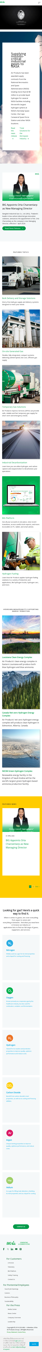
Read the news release (14, 132)
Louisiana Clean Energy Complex (17, 657)
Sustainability (9, 1301)
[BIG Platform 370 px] (21, 495)
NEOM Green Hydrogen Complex (17, 771)
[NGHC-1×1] (21, 748)
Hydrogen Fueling (10, 573)
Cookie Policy (22, 1332)
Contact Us (11, 1279)
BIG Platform (8, 518)
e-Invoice (11, 1263)
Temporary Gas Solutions (14, 407)
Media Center (12, 1309)
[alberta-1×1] (21, 690)
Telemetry (11, 1267)
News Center (12, 1313)
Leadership (11, 1322)
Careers (7, 1293)
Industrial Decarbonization (14, 462)
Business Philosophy (11, 1297)
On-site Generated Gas (12, 351)
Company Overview (14, 1318)
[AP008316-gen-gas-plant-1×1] (21, 329)
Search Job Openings (11, 1289)
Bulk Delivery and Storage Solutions (18, 298)
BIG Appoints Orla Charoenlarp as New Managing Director (17, 844)
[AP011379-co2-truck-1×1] (21, 275)
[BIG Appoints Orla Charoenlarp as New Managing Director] (21, 820)
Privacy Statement (12, 1332)
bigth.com (18, 1341)
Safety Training (13, 1275)
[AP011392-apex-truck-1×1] (21, 384)
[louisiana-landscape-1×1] (21, 634)
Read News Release (12, 228)
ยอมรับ (34, 1344)
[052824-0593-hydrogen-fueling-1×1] (21, 551)
